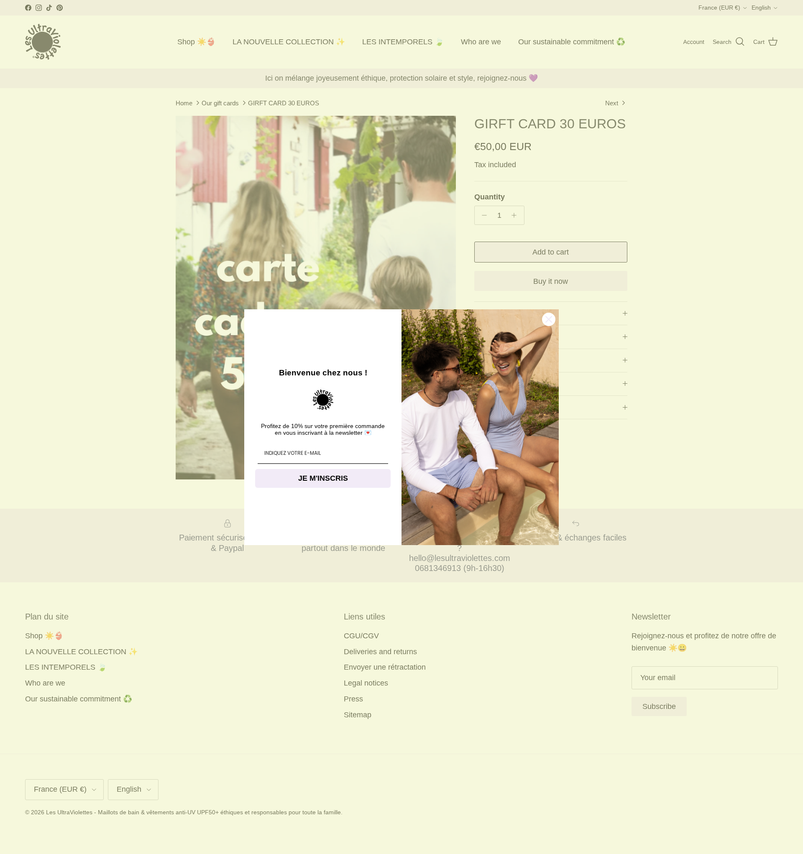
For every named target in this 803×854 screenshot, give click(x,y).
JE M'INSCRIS (323, 478)
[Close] (549, 319)
